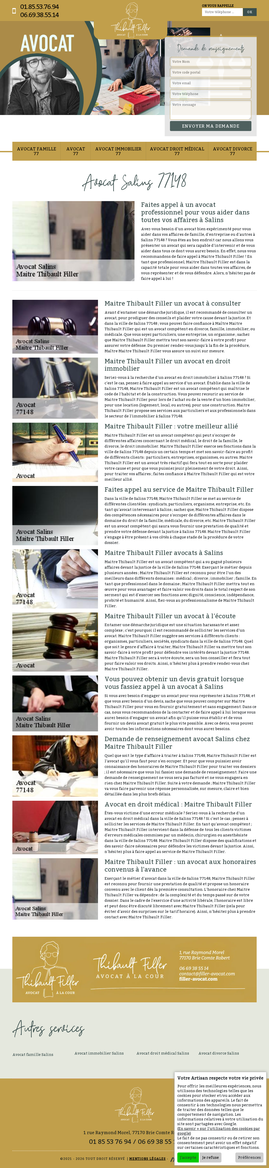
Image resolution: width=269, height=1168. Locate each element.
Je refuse (210, 1157)
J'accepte (188, 1157)
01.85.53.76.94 (39, 7)
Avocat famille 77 (36, 151)
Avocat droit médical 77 (177, 151)
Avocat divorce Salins (218, 1053)
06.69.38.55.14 (39, 15)
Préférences (249, 1157)
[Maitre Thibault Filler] (130, 20)
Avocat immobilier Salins (99, 1053)
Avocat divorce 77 (232, 151)
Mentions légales (147, 1159)
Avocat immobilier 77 (118, 151)
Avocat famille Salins (32, 1054)
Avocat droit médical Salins (162, 1053)
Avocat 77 (75, 151)
